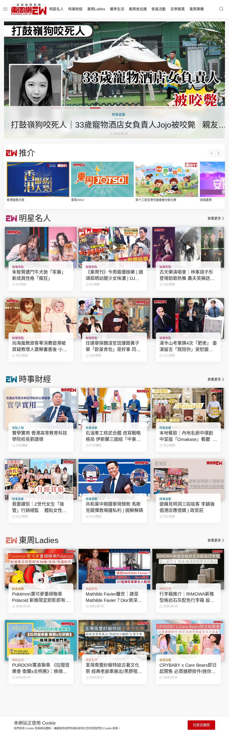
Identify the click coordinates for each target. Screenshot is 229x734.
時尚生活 (165, 588)
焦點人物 (18, 427)
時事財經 (75, 9)
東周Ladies (96, 9)
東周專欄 (196, 9)
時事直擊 (91, 427)
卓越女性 (91, 588)
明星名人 (56, 9)
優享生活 (117, 9)
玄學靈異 (177, 9)
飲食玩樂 (18, 588)
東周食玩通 (138, 9)
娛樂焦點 (18, 267)
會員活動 (158, 9)
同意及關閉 (201, 725)
